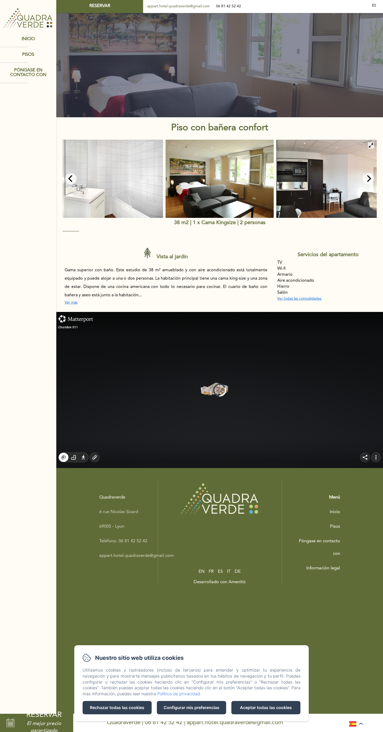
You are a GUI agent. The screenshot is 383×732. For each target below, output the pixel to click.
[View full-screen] (371, 145)
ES (220, 571)
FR (211, 571)
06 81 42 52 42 (163, 722)
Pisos (28, 54)
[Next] (368, 178)
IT (229, 571)
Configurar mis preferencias (191, 707)
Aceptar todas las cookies (266, 707)
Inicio (28, 39)
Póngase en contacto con (28, 72)
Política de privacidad (178, 693)
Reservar (99, 6)
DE (238, 571)
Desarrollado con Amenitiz (220, 582)
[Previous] (71, 178)
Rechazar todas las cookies (117, 707)
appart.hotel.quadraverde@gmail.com (178, 6)
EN (202, 571)
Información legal (323, 568)
